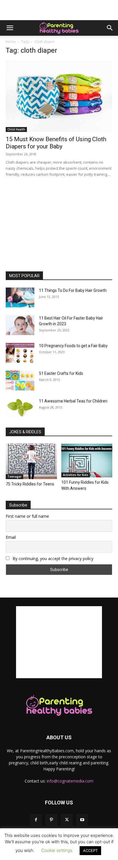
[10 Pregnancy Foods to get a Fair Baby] (20, 353)
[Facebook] (36, 820)
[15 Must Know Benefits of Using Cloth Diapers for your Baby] (59, 96)
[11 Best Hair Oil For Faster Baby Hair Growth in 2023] (20, 325)
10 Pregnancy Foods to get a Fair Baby (73, 345)
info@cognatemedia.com (70, 781)
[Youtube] (82, 820)
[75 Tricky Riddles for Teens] (31, 461)
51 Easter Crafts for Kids (61, 373)
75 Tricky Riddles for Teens (30, 484)
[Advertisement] (59, 10)
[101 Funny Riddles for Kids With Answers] (87, 460)
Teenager (14, 477)
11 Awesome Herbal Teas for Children (73, 401)
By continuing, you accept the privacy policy (52, 558)
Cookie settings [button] (56, 850)
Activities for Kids (75, 475)
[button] (10, 28)
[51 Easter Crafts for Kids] (20, 380)
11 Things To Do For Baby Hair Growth (73, 290)
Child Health (16, 129)
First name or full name (27, 516)
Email (11, 537)
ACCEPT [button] (90, 850)
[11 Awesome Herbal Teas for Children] (20, 407)
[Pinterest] (51, 820)
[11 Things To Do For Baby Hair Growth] (20, 297)
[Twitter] (66, 820)
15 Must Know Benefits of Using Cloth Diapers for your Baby (56, 143)
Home (11, 41)
